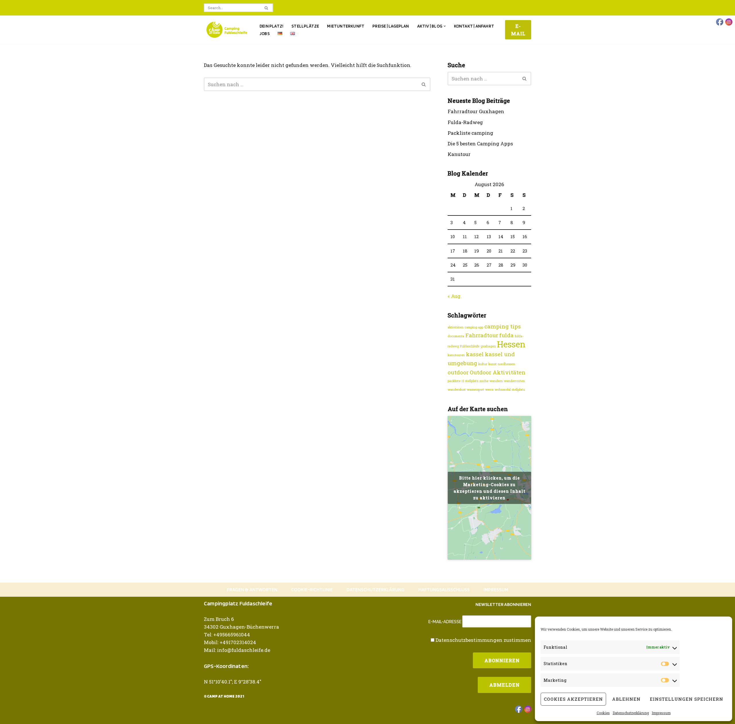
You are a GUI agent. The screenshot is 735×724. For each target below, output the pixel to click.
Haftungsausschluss (444, 589)
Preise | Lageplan (390, 26)
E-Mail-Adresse (444, 621)
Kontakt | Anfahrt (474, 26)
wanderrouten (514, 381)
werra (489, 390)
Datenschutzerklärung (631, 712)
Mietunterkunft (345, 26)
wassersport (475, 390)
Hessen (511, 344)
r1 (463, 381)
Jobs (265, 33)
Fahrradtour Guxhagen (476, 111)
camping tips (502, 326)
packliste (454, 381)
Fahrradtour (481, 335)
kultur (482, 364)
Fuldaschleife (469, 346)
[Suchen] (266, 7)
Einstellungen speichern (686, 699)
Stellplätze (305, 26)
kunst (492, 364)
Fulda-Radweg (465, 122)
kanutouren (456, 355)
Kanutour (459, 154)
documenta (456, 336)
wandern (496, 381)
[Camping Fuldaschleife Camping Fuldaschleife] (227, 30)
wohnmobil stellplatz (510, 390)
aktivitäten (455, 327)
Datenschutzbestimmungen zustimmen (483, 640)
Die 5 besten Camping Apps (480, 143)
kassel (475, 354)
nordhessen (506, 364)
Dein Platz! (271, 26)
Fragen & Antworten (252, 589)
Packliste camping (470, 133)
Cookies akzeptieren (573, 699)
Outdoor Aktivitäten (497, 372)
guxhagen (488, 346)
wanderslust (457, 390)
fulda (506, 335)
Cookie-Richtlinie (312, 589)
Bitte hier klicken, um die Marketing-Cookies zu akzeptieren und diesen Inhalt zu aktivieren (489, 487)
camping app (474, 327)
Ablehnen (626, 699)
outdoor (458, 372)
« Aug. (455, 296)
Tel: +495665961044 (227, 634)
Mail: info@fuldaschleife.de (237, 650)
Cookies (603, 712)
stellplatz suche (476, 381)
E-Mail (518, 29)
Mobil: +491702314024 (230, 642)
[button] (445, 26)
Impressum (661, 712)
